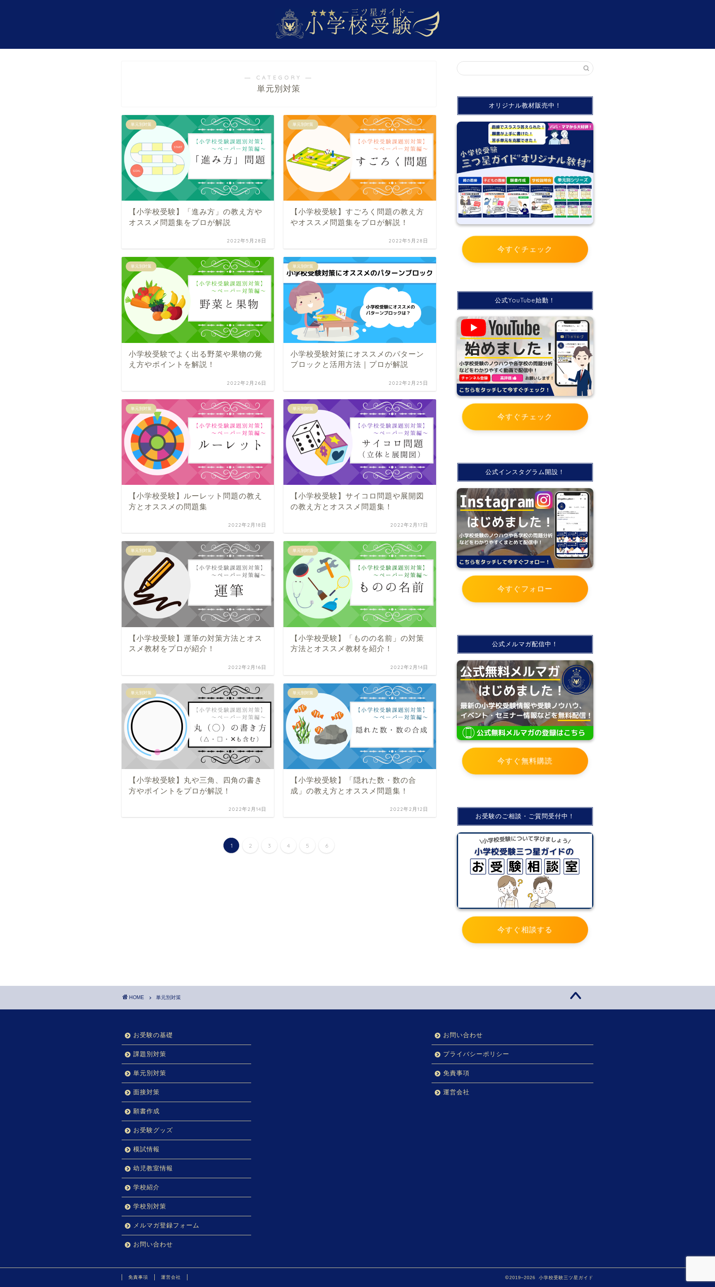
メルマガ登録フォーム (166, 1225)
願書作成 (146, 1110)
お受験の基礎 (153, 1034)
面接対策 (146, 1091)
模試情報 (146, 1149)
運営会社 (456, 1091)
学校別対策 (149, 1206)
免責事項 (456, 1072)
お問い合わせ (153, 1244)
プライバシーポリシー (476, 1053)
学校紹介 (146, 1187)
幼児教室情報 (153, 1168)
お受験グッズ (153, 1130)
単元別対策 (168, 997)
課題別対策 (149, 1053)
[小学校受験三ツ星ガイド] (357, 37)
